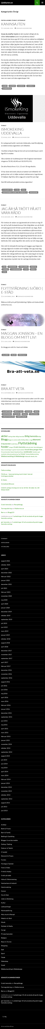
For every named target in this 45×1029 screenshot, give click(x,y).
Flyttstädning (27, 443)
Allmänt (6, 355)
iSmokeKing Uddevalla (12, 131)
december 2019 (6, 612)
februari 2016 (5, 705)
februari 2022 (5, 576)
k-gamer (14, 449)
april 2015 (4, 729)
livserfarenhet (16, 269)
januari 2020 (5, 608)
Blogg (4, 439)
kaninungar (7, 88)
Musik (3, 922)
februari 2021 (5, 592)
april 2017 (4, 662)
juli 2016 (4, 686)
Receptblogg (18, 504)
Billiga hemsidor (20, 436)
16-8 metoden (7, 411)
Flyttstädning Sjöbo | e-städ (22, 290)
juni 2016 (4, 690)
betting (10, 436)
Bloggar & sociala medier (14, 440)
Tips (19, 454)
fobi (4, 266)
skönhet (35, 452)
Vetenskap (21, 20)
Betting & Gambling (7, 836)
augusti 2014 (5, 756)
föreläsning (24, 266)
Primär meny (42, 2)
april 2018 (4, 647)
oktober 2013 (5, 795)
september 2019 (6, 619)
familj (12, 444)
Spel (2, 949)
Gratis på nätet (29, 447)
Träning (28, 454)
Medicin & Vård (6, 918)
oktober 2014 (5, 748)
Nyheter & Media (7, 926)
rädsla (33, 269)
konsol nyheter (20, 449)
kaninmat (21, 86)
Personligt (22, 355)
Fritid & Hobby (6, 20)
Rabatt (12, 452)
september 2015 (6, 717)
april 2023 (4, 569)
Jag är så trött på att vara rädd (21, 211)
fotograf (11, 447)
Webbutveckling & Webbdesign (13, 456)
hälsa (37, 411)
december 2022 (6, 572)
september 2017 (6, 658)
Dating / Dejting (6, 844)
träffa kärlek (21, 416)
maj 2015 (4, 725)
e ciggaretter (7, 189)
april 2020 (4, 604)
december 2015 (6, 713)
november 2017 (6, 654)
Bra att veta (12, 388)
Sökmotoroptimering (12, 454)
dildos (27, 440)
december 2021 (6, 584)
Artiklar (3, 825)
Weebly (33, 456)
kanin (5, 86)
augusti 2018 (5, 643)
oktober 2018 (5, 639)
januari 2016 (5, 709)
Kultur (3, 903)
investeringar (7, 449)
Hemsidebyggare (38, 447)
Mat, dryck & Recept (8, 914)
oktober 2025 (5, 565)
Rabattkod (17, 452)
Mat (40, 449)
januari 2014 (5, 783)
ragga (25, 414)
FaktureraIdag (6, 470)
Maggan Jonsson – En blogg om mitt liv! (21, 335)
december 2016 (6, 670)
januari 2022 (5, 580)
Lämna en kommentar (24, 28)
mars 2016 (4, 701)
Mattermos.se (19, 508)
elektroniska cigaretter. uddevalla (15, 192)
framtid (33, 266)
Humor (3, 891)
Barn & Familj (5, 832)
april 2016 (4, 697)
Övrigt (14, 20)
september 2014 (6, 752)
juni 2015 (4, 721)
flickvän (29, 411)
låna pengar (34, 449)
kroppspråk (7, 414)
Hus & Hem (5, 895)
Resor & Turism (6, 942)
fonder (5, 446)
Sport (3, 953)
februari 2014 (5, 779)
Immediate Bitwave (7, 484)
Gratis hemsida (19, 447)
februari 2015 (5, 736)
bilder (14, 355)
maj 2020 (4, 600)
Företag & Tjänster (7, 864)
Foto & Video (5, 868)
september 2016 (6, 678)
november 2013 (6, 791)
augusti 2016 (5, 682)
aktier (4, 436)
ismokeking (33, 192)
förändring (13, 266)
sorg (4, 272)
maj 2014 (4, 768)
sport (38, 452)
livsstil (27, 449)
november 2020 (6, 596)
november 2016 (6, 674)
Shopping (4, 946)
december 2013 (6, 787)
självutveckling (8, 416)
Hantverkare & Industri (9, 883)
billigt (39, 436)
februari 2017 (5, 666)
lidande (5, 269)
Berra (3, 512)
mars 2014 (4, 775)
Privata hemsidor (5, 452)
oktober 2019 (5, 615)
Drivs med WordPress (7, 1026)
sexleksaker (28, 452)
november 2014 (6, 744)
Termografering (6, 508)
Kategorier (5, 542)
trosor (23, 454)
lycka (26, 269)
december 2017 (6, 651)
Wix (36, 456)
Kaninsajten (13, 24)
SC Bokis (4, 480)
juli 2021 (4, 588)
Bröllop (23, 440)
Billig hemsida (31, 436)
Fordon (3, 860)
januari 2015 (5, 740)
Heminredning (6, 887)
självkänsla (34, 414)
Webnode (27, 456)
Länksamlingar (6, 907)
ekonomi (37, 439)
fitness (16, 444)
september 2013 (6, 799)
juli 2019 (4, 623)
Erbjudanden (6, 444)
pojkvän (17, 414)
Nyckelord (5, 546)
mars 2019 (4, 631)
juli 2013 (4, 807)
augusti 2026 (5, 561)
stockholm (4, 454)
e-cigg (17, 189)
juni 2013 (4, 810)
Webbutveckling (34, 454)
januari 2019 (5, 635)
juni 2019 (4, 627)
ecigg (23, 189)
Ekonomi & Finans (7, 856)
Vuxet (3, 965)
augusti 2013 (5, 803)
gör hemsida (5, 522)
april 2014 (4, 771)
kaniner (12, 86)
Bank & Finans (6, 829)
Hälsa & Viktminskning (8, 879)
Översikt (4, 538)
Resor (21, 452)
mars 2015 (4, 732)
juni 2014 (4, 764)
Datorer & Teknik (7, 848)
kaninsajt (31, 86)
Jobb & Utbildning (7, 899)
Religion (4, 938)
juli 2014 (4, 760)
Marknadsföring (6, 910)
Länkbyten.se (7, 2)
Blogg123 (11, 512)
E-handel (4, 852)
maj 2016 (4, 693)
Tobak (3, 957)
